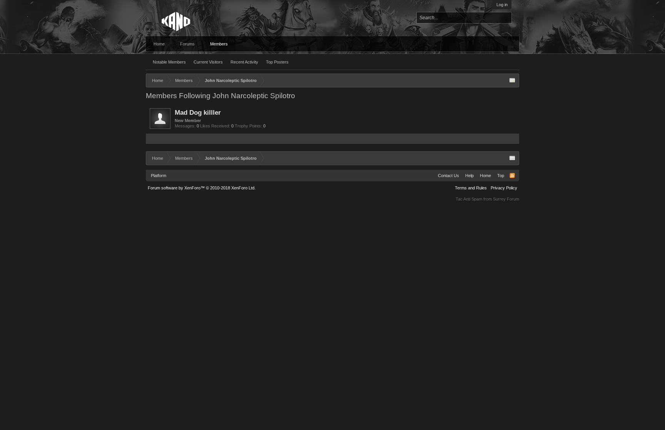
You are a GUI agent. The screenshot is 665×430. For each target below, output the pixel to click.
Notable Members (169, 62)
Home (159, 44)
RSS (512, 175)
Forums (187, 44)
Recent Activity (244, 62)
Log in (502, 4)
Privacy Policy (504, 188)
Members (219, 44)
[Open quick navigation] (512, 80)
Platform (158, 175)
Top (500, 175)
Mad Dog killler (198, 112)
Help (469, 175)
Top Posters (277, 62)
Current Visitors (208, 62)
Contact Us (448, 175)
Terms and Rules (471, 188)
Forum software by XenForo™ (202, 188)
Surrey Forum (506, 199)
